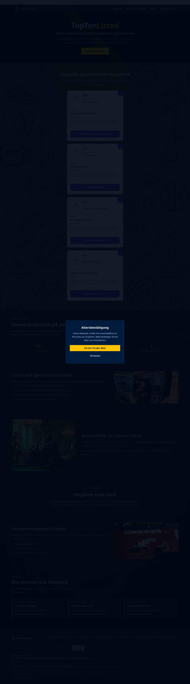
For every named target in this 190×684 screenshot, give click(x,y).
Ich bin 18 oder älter (95, 348)
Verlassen (95, 355)
